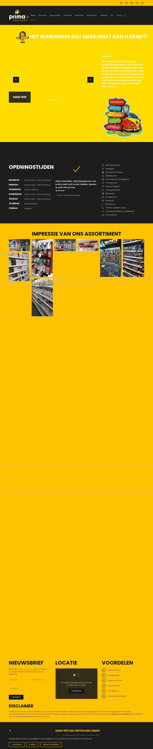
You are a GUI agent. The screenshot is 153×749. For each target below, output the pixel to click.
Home (33, 15)
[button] (125, 15)
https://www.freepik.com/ (122, 714)
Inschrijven (16, 697)
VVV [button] (111, 15)
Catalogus (103, 15)
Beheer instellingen (51, 744)
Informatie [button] (68, 15)
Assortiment (79, 15)
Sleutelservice (92, 15)
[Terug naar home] (19, 15)
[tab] (53, 100)
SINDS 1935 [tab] (51, 100)
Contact (119, 15)
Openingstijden (55, 15)
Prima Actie (42, 15)
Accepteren (76, 691)
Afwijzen (32, 744)
